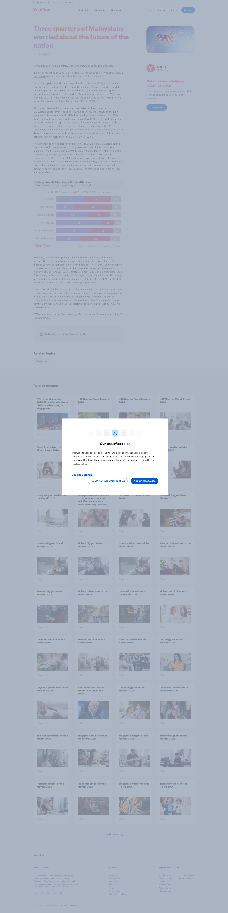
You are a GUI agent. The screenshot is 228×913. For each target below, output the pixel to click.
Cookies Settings (82, 475)
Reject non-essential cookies (108, 481)
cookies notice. (80, 463)
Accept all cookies (145, 481)
